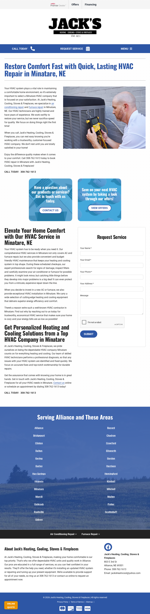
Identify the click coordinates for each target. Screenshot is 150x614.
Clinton (39, 443)
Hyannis (39, 481)
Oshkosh (39, 504)
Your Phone (86, 272)
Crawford (111, 443)
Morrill (39, 496)
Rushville (39, 512)
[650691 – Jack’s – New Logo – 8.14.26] (75, 13)
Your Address (87, 283)
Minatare (39, 489)
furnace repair (36, 107)
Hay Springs (39, 473)
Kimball (111, 481)
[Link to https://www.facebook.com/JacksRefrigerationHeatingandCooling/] (108, 547)
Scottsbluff (111, 512)
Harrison (111, 466)
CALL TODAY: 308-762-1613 (20, 171)
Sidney (39, 519)
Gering (38, 458)
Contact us (58, 382)
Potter (111, 504)
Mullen (111, 496)
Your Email (85, 260)
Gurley (38, 466)
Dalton (38, 450)
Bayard (111, 428)
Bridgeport (39, 435)
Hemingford (111, 473)
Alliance (39, 428)
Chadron (111, 435)
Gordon (111, 458)
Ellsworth (111, 450)
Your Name (86, 248)
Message (84, 295)
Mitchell (111, 489)
